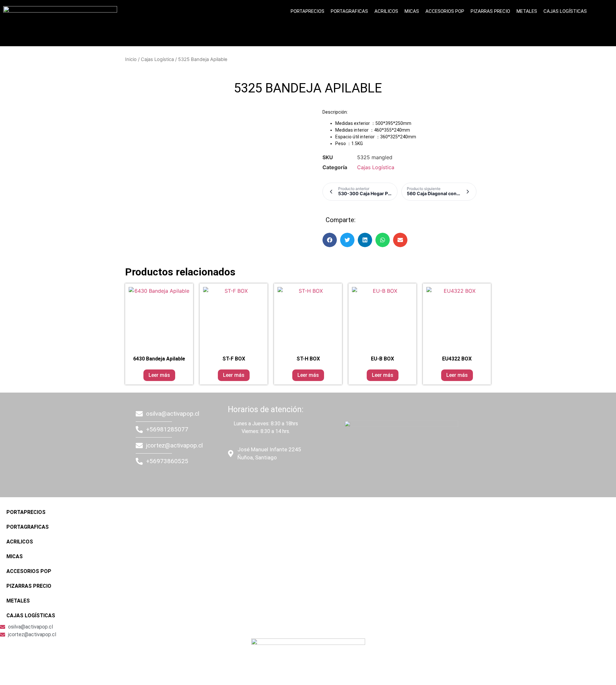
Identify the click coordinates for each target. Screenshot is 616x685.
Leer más (159, 375)
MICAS (412, 11)
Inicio (131, 59)
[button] (329, 240)
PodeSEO (265, 476)
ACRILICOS (386, 11)
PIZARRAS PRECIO (490, 11)
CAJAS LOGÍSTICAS (565, 11)
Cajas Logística (157, 59)
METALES (527, 11)
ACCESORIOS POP (444, 11)
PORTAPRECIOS (307, 11)
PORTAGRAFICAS (349, 11)
